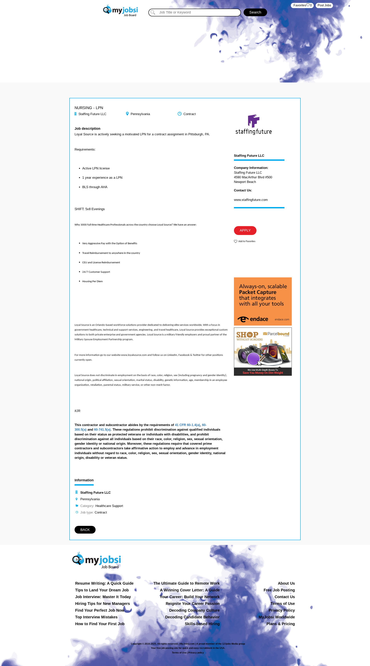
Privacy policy (196, 652)
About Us (286, 583)
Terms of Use (283, 603)
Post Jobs (324, 5)
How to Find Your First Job (99, 624)
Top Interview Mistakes (96, 617)
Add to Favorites (246, 241)
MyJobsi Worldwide (277, 617)
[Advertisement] (185, 46)
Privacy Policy (282, 610)
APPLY (245, 230)
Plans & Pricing (281, 624)
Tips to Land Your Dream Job (102, 590)
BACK (85, 530)
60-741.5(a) (102, 429)
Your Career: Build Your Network (190, 597)
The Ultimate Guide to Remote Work (186, 583)
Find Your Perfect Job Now (99, 610)
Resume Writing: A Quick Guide (104, 583)
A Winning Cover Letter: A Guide (190, 590)
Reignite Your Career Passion (193, 603)
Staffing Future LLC (249, 155)
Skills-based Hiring (202, 624)
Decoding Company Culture (194, 610)
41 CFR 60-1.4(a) (187, 425)
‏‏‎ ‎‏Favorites (302, 5)
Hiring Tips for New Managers (102, 603)
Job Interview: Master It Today (103, 597)
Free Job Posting (279, 590)
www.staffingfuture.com (251, 200)
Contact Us (285, 597)
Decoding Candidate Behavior (192, 617)
